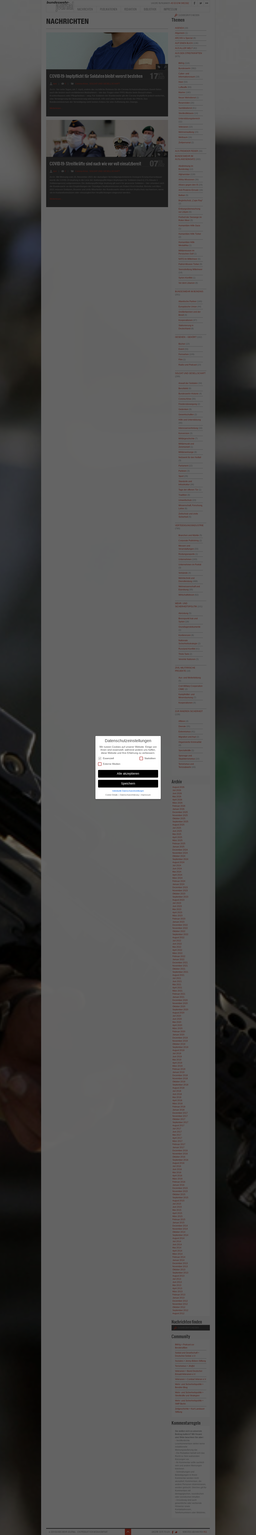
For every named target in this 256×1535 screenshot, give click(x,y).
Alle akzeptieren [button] (128, 773)
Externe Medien (111, 763)
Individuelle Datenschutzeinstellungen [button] (128, 791)
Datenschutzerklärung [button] (129, 795)
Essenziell (108, 758)
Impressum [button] (146, 795)
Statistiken (150, 758)
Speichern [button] (128, 783)
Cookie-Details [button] (111, 795)
